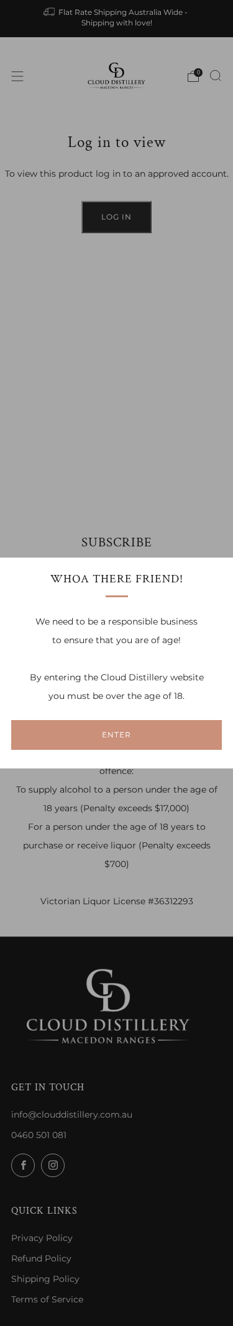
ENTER (116, 734)
